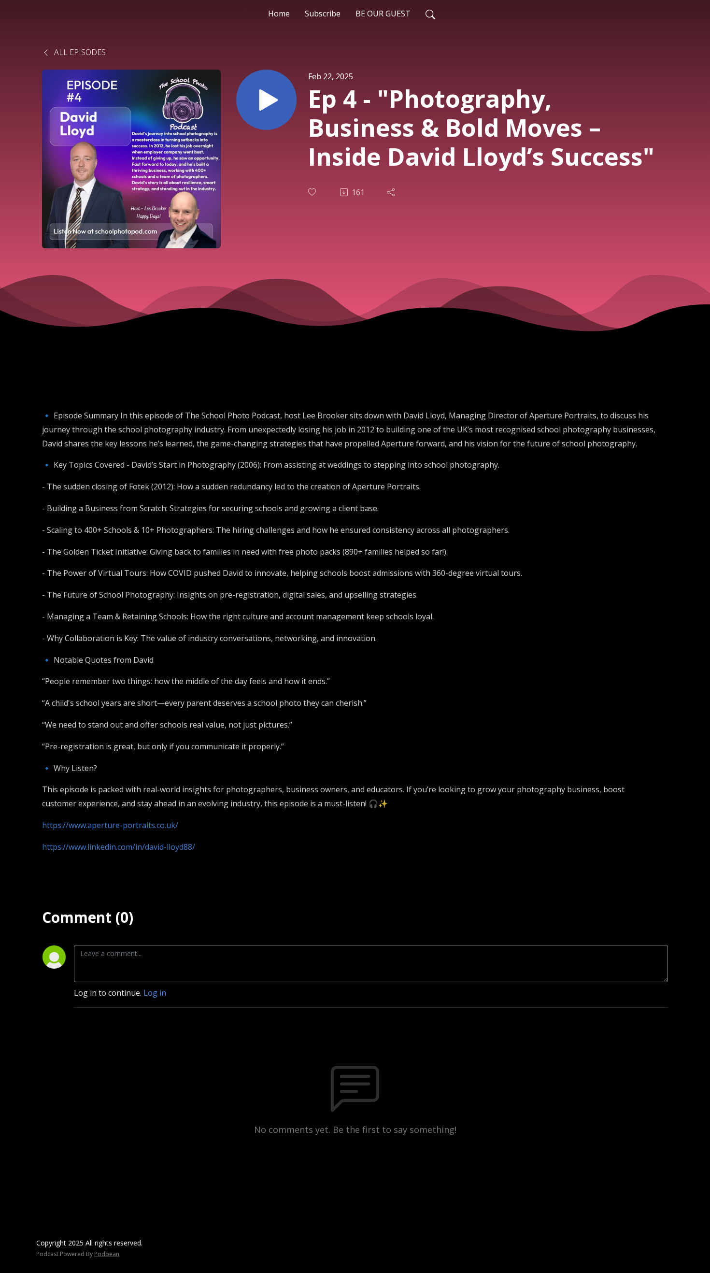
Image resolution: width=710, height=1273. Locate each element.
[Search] (430, 13)
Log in (154, 992)
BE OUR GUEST (383, 13)
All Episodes (79, 52)
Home (279, 13)
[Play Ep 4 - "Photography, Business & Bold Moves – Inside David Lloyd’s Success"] (266, 100)
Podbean (106, 1254)
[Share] (392, 192)
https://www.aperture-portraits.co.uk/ (110, 825)
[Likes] (313, 192)
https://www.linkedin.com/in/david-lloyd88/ (118, 847)
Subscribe (323, 13)
